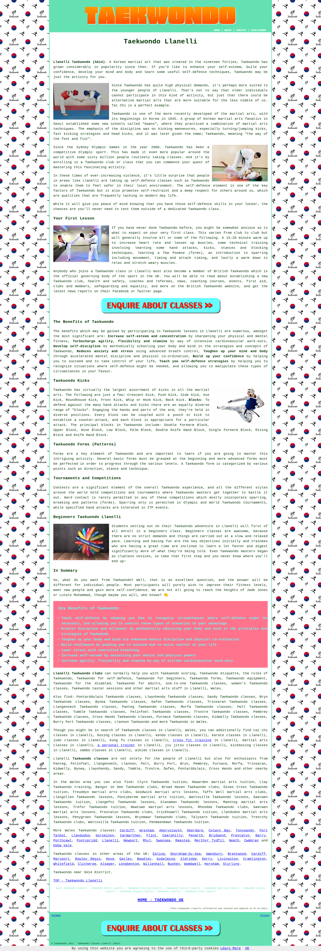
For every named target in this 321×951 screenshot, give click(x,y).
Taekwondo (250, 62)
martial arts (255, 124)
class (189, 233)
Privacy (265, 915)
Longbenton (129, 864)
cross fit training (192, 740)
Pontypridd (87, 840)
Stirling (231, 864)
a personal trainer (116, 745)
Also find (62, 697)
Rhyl (147, 840)
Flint (151, 835)
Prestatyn (240, 835)
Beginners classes (203, 531)
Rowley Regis (88, 859)
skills (220, 204)
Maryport (61, 859)
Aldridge (188, 859)
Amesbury (214, 854)
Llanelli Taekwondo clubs (78, 673)
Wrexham (147, 830)
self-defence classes (151, 181)
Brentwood (237, 854)
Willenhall (153, 864)
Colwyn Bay (219, 830)
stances (228, 248)
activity (195, 95)
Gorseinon (105, 835)
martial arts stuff (163, 688)
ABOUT (228, 30)
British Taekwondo (231, 271)
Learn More (230, 948)
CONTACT (241, 30)
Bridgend (217, 835)
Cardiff (127, 830)
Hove (110, 859)
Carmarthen (130, 835)
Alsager (107, 864)
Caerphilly (172, 835)
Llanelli (110, 840)
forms (252, 459)
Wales (216, 688)
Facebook (121, 291)
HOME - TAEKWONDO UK (161, 900)
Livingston (228, 859)
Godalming (166, 859)
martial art (139, 62)
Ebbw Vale (62, 845)
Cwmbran (251, 840)
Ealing (159, 854)
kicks (127, 134)
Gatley (125, 859)
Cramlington (254, 859)
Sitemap (56, 915)
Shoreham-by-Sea (185, 854)
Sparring (127, 502)
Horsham (212, 864)
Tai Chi (119, 105)
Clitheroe (87, 864)
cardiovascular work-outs (240, 341)
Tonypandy (245, 830)
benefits (70, 331)
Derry (207, 859)
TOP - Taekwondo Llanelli (77, 880)
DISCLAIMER (258, 30)
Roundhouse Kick (81, 400)
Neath (234, 840)
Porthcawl (62, 840)
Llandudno (81, 835)
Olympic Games (106, 147)
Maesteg (182, 840)
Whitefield (63, 864)
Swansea (163, 840)
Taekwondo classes (96, 830)
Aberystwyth (170, 830)
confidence (63, 72)
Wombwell (192, 864)
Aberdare (195, 830)
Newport (131, 840)
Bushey (174, 864)
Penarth (196, 835)
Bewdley (144, 859)
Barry (260, 835)
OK (247, 948)
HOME (217, 30)
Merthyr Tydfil (209, 840)
